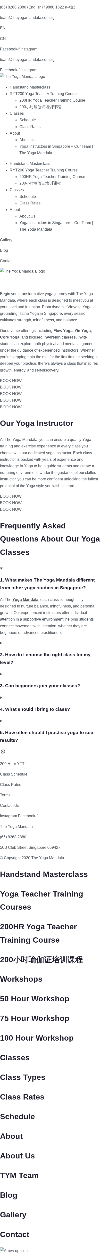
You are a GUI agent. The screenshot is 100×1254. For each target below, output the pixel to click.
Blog (4, 250)
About (15, 133)
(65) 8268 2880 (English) (21, 7)
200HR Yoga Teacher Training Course (52, 100)
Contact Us (9, 805)
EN (3, 28)
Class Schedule (13, 774)
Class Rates (30, 127)
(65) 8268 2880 (13, 837)
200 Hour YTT (12, 764)
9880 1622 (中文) (60, 7)
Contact (6, 261)
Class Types (22, 1077)
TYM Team (19, 1175)
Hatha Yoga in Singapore (40, 313)
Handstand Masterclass (30, 87)
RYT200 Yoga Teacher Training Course (44, 94)
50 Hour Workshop (34, 998)
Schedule (27, 120)
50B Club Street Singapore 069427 (30, 847)
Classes (17, 113)
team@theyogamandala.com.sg (27, 18)
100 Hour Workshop (37, 1038)
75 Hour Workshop (34, 1018)
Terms (5, 795)
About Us (27, 140)
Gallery (6, 240)
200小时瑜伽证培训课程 (40, 107)
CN (3, 39)
